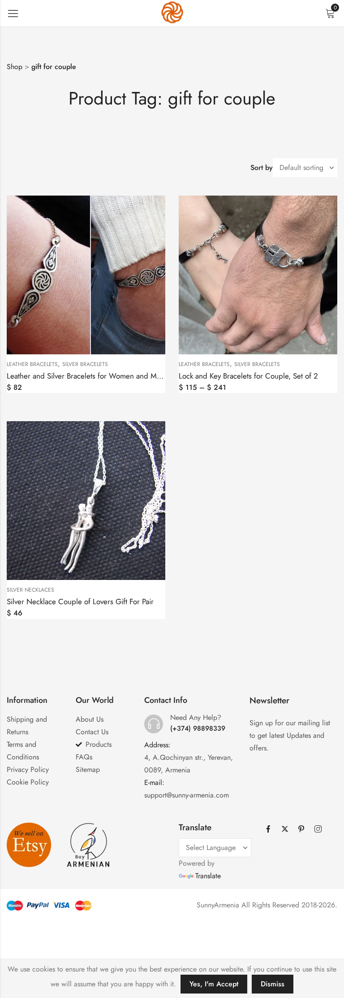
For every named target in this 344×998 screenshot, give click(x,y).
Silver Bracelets (85, 364)
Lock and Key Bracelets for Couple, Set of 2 (248, 375)
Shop (14, 66)
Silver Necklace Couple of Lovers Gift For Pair (80, 601)
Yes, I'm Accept (213, 984)
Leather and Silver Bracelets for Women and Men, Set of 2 (100, 375)
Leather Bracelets (32, 364)
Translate (208, 876)
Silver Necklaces (30, 590)
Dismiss (272, 984)
